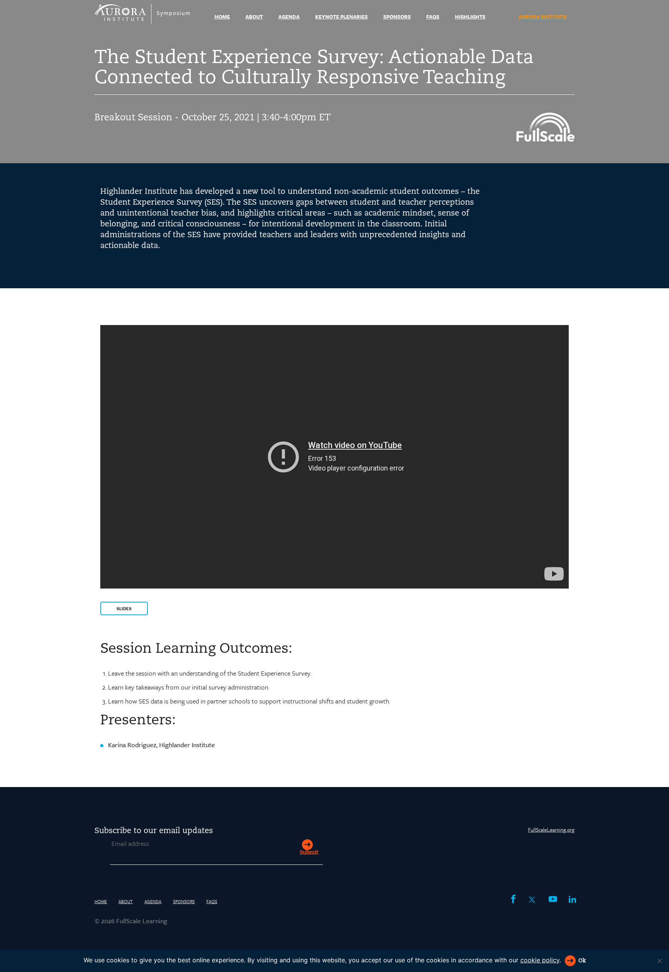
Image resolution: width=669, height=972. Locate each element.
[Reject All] (659, 961)
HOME (222, 17)
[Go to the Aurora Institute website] (545, 139)
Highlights (470, 17)
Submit (309, 853)
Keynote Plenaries (341, 17)
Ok (582, 961)
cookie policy (539, 960)
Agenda (289, 17)
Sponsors (397, 17)
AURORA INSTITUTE (542, 17)
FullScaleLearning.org (551, 829)
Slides (124, 608)
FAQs (432, 17)
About (254, 17)
